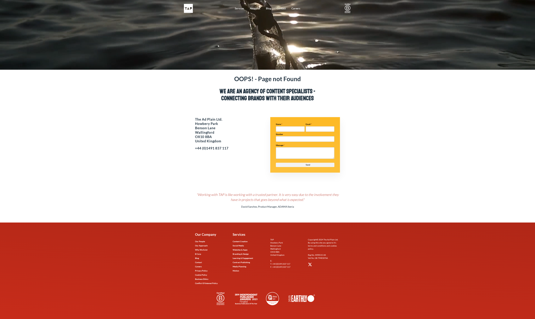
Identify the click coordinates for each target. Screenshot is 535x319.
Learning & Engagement (243, 258)
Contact (281, 8)
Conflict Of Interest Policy (206, 283)
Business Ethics (201, 279)
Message (280, 145)
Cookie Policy (201, 275)
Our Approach (201, 245)
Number (279, 134)
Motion (236, 271)
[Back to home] (189, 8)
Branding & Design (241, 254)
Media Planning (239, 266)
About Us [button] (255, 8)
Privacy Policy (201, 271)
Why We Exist (201, 250)
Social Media (238, 245)
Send (308, 165)
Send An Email (278, 261)
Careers (295, 8)
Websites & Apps (240, 250)
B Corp (198, 254)
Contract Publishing (241, 262)
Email (309, 124)
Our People (200, 241)
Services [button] (239, 8)
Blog (268, 8)
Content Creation (240, 241)
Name (279, 124)
